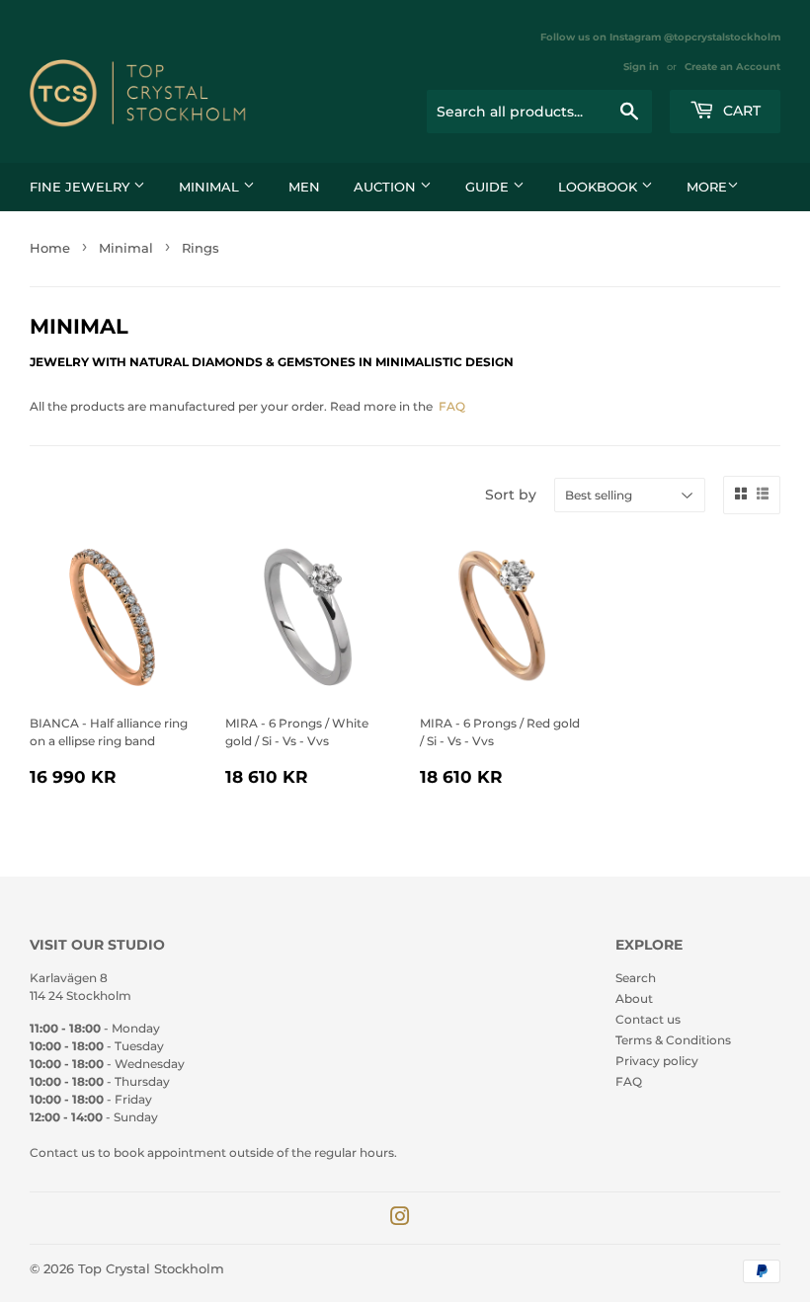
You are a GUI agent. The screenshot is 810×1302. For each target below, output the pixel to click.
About (634, 998)
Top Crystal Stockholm (151, 1268)
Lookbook (599, 186)
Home (50, 248)
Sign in (641, 66)
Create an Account (732, 66)
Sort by (510, 494)
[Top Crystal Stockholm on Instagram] (400, 1219)
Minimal (211, 186)
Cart (740, 110)
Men (304, 186)
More (707, 186)
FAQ (452, 406)
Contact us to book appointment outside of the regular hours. (213, 1152)
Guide (489, 186)
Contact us (648, 1019)
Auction (387, 186)
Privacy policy (656, 1060)
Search (635, 977)
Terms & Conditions (673, 1040)
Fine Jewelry (81, 186)
